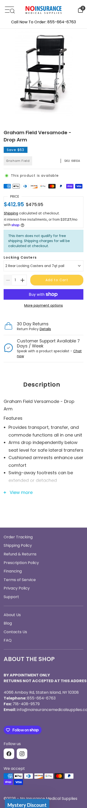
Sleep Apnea (43, 409)
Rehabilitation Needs (43, 448)
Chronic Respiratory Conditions (43, 435)
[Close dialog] (79, 353)
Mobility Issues (43, 422)
